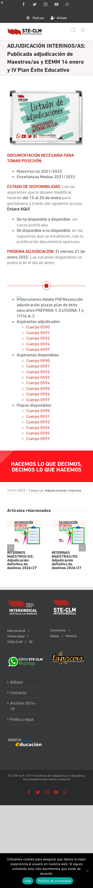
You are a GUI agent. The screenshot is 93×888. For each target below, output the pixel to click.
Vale (28, 881)
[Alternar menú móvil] (83, 30)
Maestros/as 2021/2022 (39, 171)
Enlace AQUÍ (18, 208)
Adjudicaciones (56, 490)
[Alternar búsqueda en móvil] (73, 30)
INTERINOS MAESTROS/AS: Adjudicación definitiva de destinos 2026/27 (24, 533)
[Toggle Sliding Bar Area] (4, 4)
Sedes (54, 636)
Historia (71, 636)
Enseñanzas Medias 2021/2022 (46, 176)
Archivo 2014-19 (23, 706)
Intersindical (16, 630)
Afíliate (16, 682)
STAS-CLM (14, 642)
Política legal (22, 719)
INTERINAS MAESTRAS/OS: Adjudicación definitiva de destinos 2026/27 (69, 533)
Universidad (16, 636)
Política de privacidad (54, 881)
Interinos (74, 490)
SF (31, 642)
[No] (87, 870)
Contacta (18, 692)
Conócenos (58, 630)
